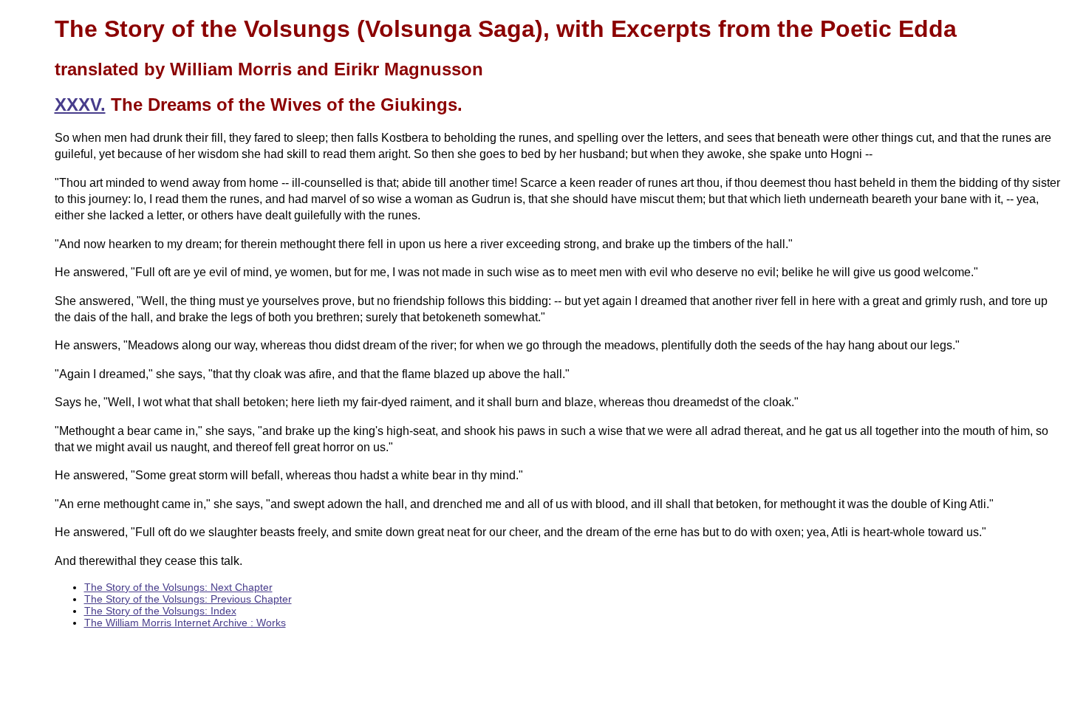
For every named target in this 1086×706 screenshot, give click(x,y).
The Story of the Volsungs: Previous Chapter (188, 599)
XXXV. (80, 104)
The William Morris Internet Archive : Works (185, 622)
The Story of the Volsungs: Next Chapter (178, 587)
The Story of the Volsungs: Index (160, 611)
